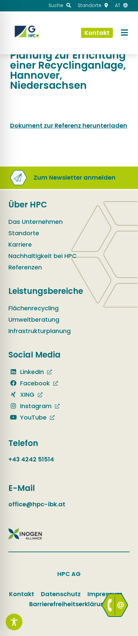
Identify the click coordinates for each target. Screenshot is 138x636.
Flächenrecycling (33, 308)
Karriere (20, 244)
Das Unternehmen (35, 221)
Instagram (35, 406)
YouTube (32, 417)
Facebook (34, 383)
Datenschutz (61, 594)
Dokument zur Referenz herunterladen (68, 125)
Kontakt (21, 594)
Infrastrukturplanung (39, 331)
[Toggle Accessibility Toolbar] (14, 622)
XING (26, 394)
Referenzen (25, 267)
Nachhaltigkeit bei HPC (42, 256)
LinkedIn (31, 372)
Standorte (23, 233)
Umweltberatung (33, 319)
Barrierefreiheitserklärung (69, 604)
